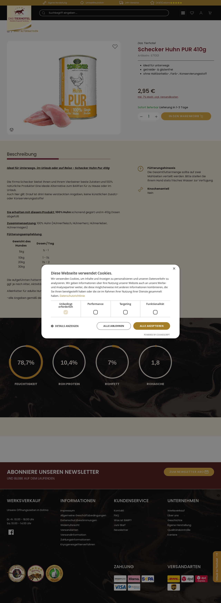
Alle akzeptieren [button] (152, 325)
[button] (65, 326)
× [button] (174, 268)
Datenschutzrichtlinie (72, 295)
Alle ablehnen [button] (113, 325)
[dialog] (110, 302)
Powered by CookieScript (157, 334)
